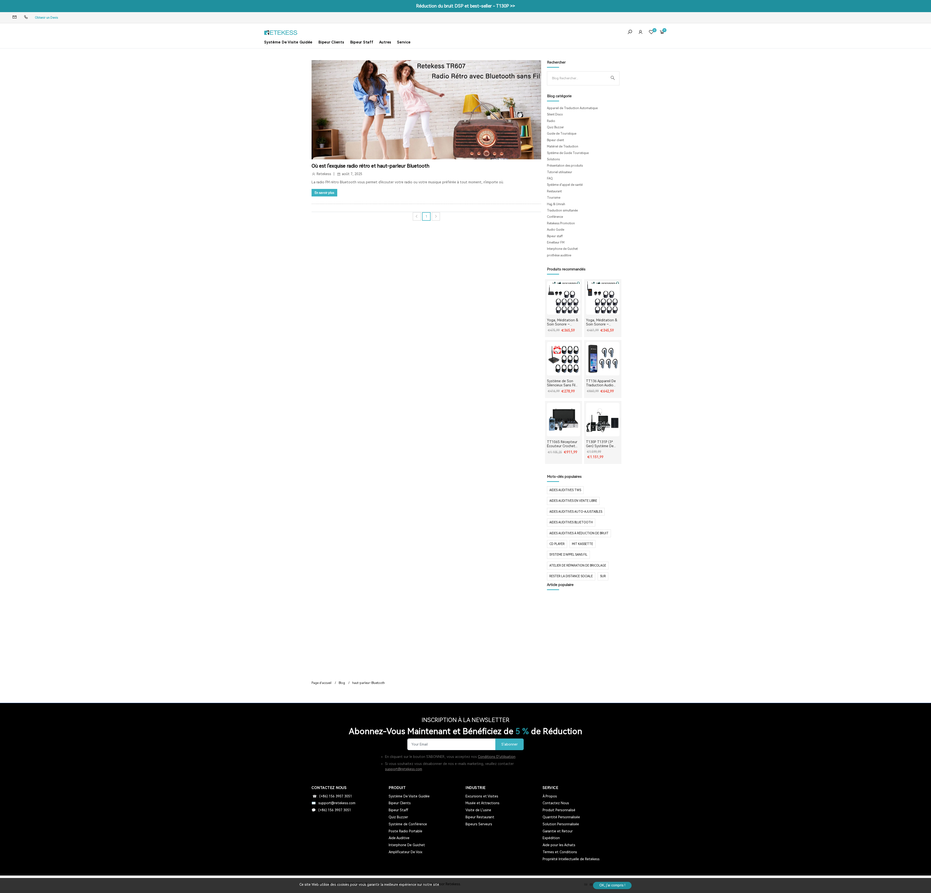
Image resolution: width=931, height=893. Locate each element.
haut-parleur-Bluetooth (368, 683)
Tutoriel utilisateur (559, 172)
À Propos (550, 796)
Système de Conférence (408, 824)
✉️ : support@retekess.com (333, 803)
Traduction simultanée (562, 210)
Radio (551, 121)
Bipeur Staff (361, 42)
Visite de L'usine (478, 810)
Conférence (555, 217)
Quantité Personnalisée (561, 817)
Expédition (551, 838)
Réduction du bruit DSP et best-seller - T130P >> (465, 5)
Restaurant (554, 191)
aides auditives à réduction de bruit (579, 533)
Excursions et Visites (482, 796)
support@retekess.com (403, 769)
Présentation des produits (565, 165)
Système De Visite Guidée (288, 42)
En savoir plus (324, 193)
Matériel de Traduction (562, 146)
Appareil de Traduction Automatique (572, 108)
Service (403, 42)
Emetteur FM (555, 242)
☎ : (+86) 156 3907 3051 (332, 796)
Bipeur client (555, 140)
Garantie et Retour (558, 831)
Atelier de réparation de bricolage (577, 565)
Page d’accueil (321, 683)
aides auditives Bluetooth (571, 522)
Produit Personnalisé (559, 810)
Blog (342, 683)
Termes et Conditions (560, 852)
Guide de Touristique (561, 133)
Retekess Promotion (561, 223)
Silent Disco (555, 114)
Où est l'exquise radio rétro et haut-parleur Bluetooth (370, 166)
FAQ (550, 178)
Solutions (553, 159)
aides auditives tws (565, 490)
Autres (385, 42)
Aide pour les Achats (559, 845)
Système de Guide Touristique (568, 153)
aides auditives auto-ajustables (575, 511)
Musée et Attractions (482, 803)
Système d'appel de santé (565, 185)
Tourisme (553, 197)
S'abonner (509, 744)
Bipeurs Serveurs (479, 824)
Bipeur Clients (331, 42)
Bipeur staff (555, 236)
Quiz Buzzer (555, 127)
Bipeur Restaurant (480, 817)
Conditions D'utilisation (496, 757)
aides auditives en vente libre (573, 501)
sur (603, 576)
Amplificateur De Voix (405, 852)
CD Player (557, 544)
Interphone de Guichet (562, 249)
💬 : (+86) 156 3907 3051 (331, 810)
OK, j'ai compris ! (612, 885)
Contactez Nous (556, 803)
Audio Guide (555, 229)
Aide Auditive (399, 838)
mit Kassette (582, 544)
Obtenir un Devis (46, 17)
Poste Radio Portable (405, 831)
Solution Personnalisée (561, 824)
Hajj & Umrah (556, 204)
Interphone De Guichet (407, 845)
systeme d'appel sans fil (568, 554)
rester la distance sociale (571, 576)
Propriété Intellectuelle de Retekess (571, 859)
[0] (651, 32)
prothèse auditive (559, 255)
